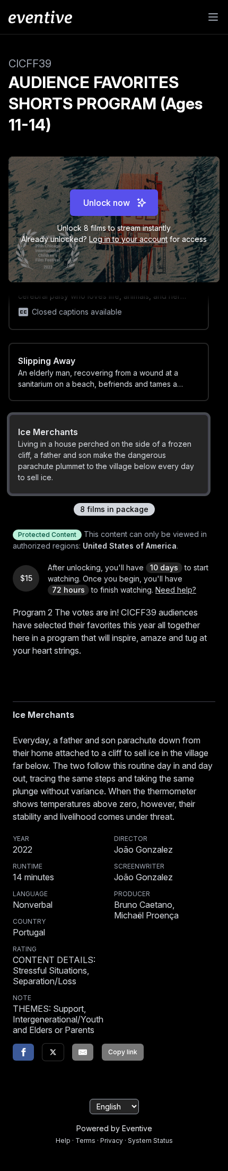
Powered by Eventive (114, 1128)
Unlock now (106, 202)
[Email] (82, 1052)
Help (63, 1140)
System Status (150, 1140)
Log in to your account (128, 239)
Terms (85, 1140)
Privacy (111, 1140)
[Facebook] (23, 1052)
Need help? (175, 589)
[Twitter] (53, 1052)
